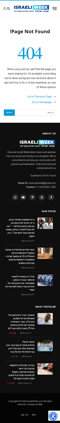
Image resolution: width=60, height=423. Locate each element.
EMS (40, 404)
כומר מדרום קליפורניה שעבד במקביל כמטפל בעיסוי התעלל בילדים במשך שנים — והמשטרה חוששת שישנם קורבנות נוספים (19, 256)
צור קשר (24, 415)
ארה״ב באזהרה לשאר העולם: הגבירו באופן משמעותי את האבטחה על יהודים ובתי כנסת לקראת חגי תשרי (19, 283)
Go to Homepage (42, 102)
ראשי (34, 415)
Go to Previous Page (40, 96)
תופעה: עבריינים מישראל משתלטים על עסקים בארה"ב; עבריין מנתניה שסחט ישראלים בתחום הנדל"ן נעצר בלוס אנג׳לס (21, 322)
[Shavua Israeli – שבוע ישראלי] (31, 8)
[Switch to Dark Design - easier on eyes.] (4, 8)
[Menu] (54, 8)
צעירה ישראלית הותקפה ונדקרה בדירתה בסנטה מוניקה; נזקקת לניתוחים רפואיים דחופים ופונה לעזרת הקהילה (21, 372)
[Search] (8, 8)
